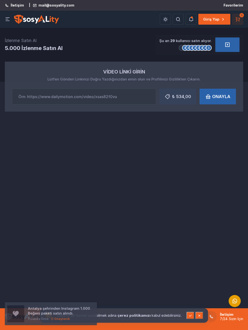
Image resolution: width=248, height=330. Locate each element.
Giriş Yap (211, 19)
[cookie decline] (199, 315)
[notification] (191, 19)
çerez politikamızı (134, 315)
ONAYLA (221, 96)
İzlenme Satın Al (21, 40)
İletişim (17, 5)
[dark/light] (165, 19)
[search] (178, 19)
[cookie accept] (190, 315)
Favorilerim (233, 5)
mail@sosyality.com (56, 5)
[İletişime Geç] (235, 301)
